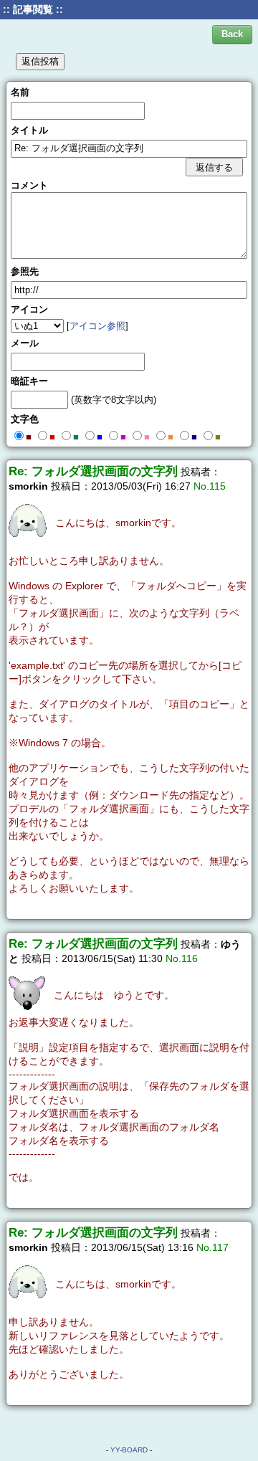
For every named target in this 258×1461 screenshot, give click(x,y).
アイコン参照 (97, 325)
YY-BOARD (129, 1450)
